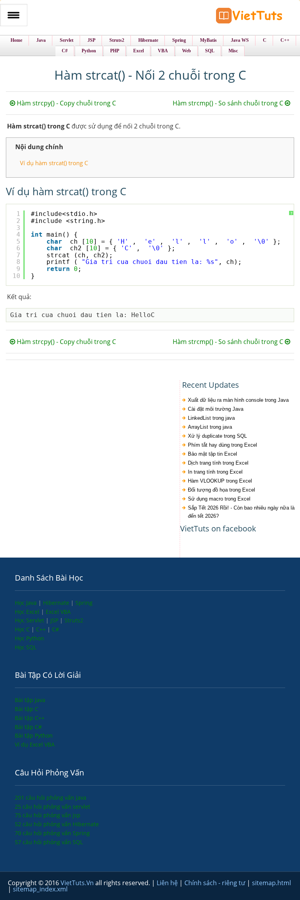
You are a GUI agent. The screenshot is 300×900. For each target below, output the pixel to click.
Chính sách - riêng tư (215, 883)
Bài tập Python (34, 735)
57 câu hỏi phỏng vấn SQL (49, 842)
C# (55, 629)
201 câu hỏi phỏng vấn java (50, 797)
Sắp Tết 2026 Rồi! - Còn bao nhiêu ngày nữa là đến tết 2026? (241, 512)
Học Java (26, 602)
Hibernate (57, 602)
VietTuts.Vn (78, 883)
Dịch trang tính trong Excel (218, 463)
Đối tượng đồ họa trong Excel (221, 490)
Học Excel (28, 611)
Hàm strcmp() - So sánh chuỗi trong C (229, 103)
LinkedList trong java (211, 418)
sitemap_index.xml (40, 889)
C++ (41, 629)
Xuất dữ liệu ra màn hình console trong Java (238, 400)
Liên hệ (168, 883)
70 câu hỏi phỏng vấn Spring (52, 833)
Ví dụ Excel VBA (35, 744)
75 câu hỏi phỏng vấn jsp (47, 815)
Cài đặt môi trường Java (215, 409)
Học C (23, 629)
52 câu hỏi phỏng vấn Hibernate (57, 824)
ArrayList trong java (210, 427)
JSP (55, 620)
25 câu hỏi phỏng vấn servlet (52, 806)
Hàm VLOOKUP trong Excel (220, 481)
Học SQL (25, 647)
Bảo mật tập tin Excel (212, 454)
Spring (84, 602)
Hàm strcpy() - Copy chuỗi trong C (65, 103)
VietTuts (249, 17)
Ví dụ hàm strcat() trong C (54, 163)
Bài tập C (26, 709)
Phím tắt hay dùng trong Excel (222, 445)
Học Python (29, 638)
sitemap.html (271, 883)
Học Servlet (30, 620)
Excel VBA (58, 611)
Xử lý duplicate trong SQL (217, 436)
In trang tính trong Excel (215, 472)
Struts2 (73, 620)
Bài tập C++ (30, 718)
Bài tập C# (28, 727)
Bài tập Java (30, 700)
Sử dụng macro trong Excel (219, 499)
